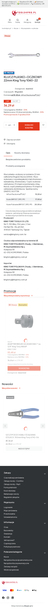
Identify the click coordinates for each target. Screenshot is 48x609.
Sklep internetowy (21, 606)
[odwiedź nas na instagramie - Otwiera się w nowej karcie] (8, 597)
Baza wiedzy (8, 530)
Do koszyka (24, 368)
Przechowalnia (9, 514)
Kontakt (7, 537)
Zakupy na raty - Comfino (13, 481)
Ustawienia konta (10, 517)
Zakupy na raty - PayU (12, 484)
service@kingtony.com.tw (15, 234)
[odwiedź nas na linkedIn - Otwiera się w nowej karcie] (12, 597)
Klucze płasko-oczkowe (29, 28)
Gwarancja (8, 534)
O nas (6, 527)
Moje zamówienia (10, 510)
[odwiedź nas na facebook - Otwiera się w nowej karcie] (3, 597)
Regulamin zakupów (11, 497)
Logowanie (8, 507)
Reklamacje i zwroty (11, 494)
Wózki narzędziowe (11, 570)
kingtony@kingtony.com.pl (15, 257)
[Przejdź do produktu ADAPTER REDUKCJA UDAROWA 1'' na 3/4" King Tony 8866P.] (24, 321)
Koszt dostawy (9, 491)
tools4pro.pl (6, 28)
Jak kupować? (9, 540)
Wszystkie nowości (9, 388)
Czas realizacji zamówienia (14, 478)
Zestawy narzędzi (10, 566)
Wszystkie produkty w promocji (17, 296)
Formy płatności (10, 487)
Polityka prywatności (12, 547)
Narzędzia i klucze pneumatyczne (16, 563)
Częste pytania (9, 543)
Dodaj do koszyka (29, 126)
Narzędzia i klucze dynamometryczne (18, 560)
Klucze (16, 28)
